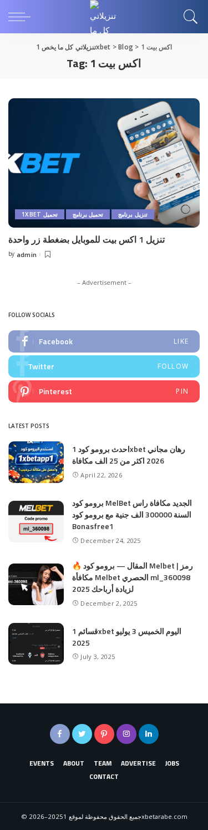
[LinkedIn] (149, 734)
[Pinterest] (104, 391)
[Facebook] (104, 341)
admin (27, 254)
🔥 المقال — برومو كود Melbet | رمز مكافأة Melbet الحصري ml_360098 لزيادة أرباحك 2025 (132, 577)
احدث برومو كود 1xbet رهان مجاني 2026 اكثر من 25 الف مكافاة (128, 454)
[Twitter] (104, 366)
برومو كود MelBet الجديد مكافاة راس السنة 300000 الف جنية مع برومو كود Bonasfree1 (132, 514)
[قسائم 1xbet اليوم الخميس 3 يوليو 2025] (36, 644)
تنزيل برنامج (132, 214)
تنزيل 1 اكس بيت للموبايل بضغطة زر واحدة (86, 239)
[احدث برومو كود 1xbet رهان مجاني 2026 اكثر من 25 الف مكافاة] (36, 462)
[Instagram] (126, 734)
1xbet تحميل (40, 214)
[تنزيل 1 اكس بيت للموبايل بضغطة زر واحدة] (104, 163)
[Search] (188, 16)
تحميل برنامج (88, 214)
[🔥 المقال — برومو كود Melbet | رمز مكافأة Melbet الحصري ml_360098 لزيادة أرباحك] (36, 584)
